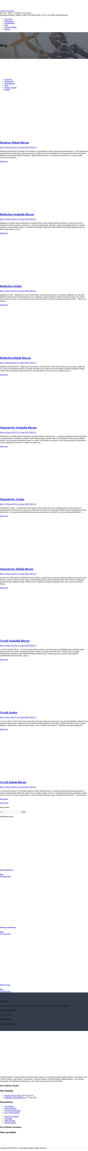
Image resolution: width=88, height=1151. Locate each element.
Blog (2, 147)
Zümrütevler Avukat (12, 499)
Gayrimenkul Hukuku (13, 1111)
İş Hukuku (8, 1119)
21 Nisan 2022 (9, 646)
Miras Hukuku (10, 1121)
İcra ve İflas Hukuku (12, 1113)
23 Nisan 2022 (9, 504)
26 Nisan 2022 (9, 291)
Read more (4, 161)
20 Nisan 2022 (9, 717)
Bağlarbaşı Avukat (11, 286)
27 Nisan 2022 (9, 219)
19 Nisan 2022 (9, 787)
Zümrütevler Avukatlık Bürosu (18, 427)
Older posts (4, 803)
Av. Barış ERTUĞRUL (25, 147)
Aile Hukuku (9, 1106)
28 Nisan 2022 (9, 147)
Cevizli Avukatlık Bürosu (14, 640)
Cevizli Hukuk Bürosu (13, 782)
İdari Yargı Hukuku (12, 1116)
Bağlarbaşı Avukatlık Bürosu (17, 214)
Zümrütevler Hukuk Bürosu (16, 568)
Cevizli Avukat (8, 712)
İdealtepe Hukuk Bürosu (14, 142)
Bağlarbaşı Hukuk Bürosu (15, 357)
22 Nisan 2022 (9, 574)
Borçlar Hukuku (10, 1108)
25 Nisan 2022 (9, 363)
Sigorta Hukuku (10, 1123)
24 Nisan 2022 (9, 432)
